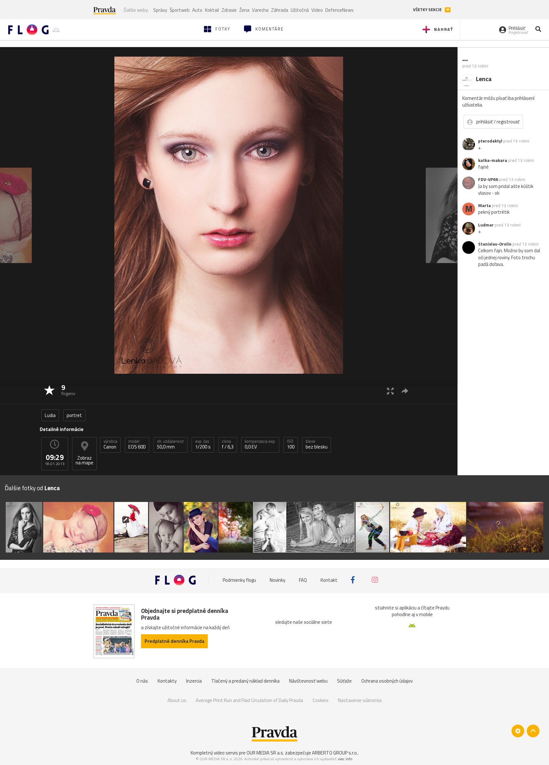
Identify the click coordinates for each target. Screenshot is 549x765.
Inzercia (194, 681)
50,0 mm (170, 444)
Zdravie (229, 10)
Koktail (212, 10)
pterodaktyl (490, 141)
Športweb (180, 10)
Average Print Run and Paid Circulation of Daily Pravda (249, 700)
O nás (142, 681)
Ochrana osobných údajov (387, 681)
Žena (244, 10)
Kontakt (329, 579)
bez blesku (317, 444)
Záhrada (279, 10)
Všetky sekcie (428, 10)
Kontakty (167, 681)
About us (176, 700)
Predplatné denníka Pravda (174, 641)
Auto (197, 10)
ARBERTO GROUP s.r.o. (335, 752)
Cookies (321, 700)
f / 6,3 (228, 444)
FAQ (303, 579)
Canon (110, 444)
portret (74, 415)
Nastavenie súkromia (360, 700)
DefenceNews (339, 10)
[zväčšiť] (390, 390)
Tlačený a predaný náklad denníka (245, 681)
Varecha (260, 10)
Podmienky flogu (239, 579)
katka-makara (492, 160)
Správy (160, 10)
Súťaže (344, 681)
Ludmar (486, 225)
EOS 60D (137, 444)
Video (317, 10)
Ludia (50, 415)
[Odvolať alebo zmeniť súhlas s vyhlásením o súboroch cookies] (518, 731)
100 (291, 444)
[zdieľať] (405, 390)
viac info (345, 759)
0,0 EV (260, 444)
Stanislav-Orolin (495, 244)
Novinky (277, 579)
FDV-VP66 (488, 179)
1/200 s (203, 444)
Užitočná (300, 10)
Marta (484, 205)
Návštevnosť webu (308, 681)
